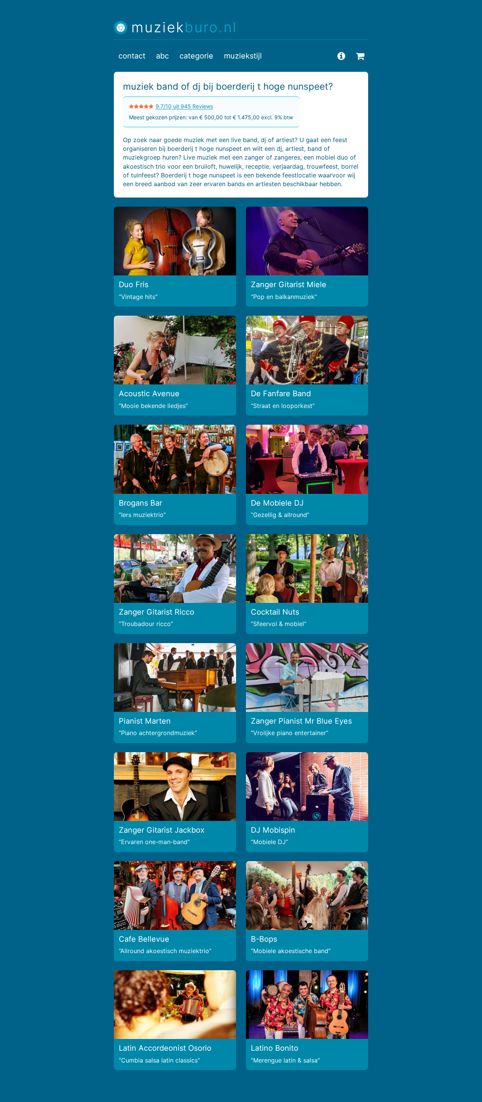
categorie (196, 55)
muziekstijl (243, 55)
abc (162, 55)
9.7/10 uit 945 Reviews (184, 106)
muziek (184, 27)
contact (131, 55)
